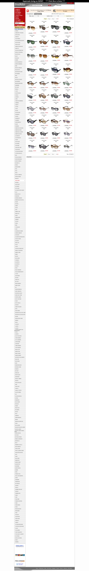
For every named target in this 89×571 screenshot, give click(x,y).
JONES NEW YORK (18, 295)
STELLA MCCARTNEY (19, 475)
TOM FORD (17, 499)
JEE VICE (16, 281)
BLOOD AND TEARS (18, 71)
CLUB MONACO (18, 137)
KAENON (16, 304)
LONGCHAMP (17, 341)
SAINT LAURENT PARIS (19, 450)
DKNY (16, 172)
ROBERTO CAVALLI (18, 444)
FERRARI (16, 219)
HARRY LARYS (17, 252)
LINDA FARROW (18, 337)
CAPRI (16, 98)
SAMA (16, 456)
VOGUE (16, 528)
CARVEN (16, 104)
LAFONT (16, 326)
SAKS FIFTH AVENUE (19, 452)
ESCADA (16, 203)
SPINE (16, 471)
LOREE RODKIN (18, 345)
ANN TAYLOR (17, 42)
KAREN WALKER (18, 306)
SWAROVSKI (17, 481)
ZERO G (16, 539)
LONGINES (17, 343)
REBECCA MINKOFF (18, 438)
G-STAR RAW (17, 227)
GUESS (16, 246)
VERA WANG (17, 518)
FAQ (42, 3)
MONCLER (17, 372)
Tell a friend (46, 3)
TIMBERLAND (17, 493)
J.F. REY (16, 273)
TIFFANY (16, 491)
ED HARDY (17, 186)
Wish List (65, 568)
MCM (16, 363)
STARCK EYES (17, 473)
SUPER (16, 477)
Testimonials (38, 3)
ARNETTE (17, 48)
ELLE (16, 192)
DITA (16, 168)
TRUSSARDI (17, 510)
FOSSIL (16, 223)
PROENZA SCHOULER (19, 421)
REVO (16, 442)
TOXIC (16, 506)
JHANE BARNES (18, 283)
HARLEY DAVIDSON (19, 250)
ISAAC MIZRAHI (18, 269)
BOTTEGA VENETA (18, 79)
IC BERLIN (17, 260)
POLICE (16, 411)
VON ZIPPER (17, 530)
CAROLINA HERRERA (19, 100)
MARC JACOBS (17, 353)
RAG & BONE (17, 425)
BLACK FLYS (17, 69)
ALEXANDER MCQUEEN (19, 40)
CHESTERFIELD (18, 122)
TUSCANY (17, 514)
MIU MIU (16, 370)
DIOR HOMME (17, 166)
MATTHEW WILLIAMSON (19, 357)
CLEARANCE (17, 135)
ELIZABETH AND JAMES (19, 190)
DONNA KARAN (18, 176)
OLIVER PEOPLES (18, 396)
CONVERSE (17, 145)
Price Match (70, 568)
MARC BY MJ (17, 351)
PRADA (16, 419)
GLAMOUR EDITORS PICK (20, 236)
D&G (16, 155)
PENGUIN (17, 403)
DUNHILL (17, 182)
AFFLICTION (17, 34)
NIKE (16, 384)
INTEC (16, 267)
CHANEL (16, 116)
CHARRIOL (17, 120)
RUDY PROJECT (18, 446)
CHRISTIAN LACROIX (19, 131)
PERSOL (16, 405)
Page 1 (45, 18)
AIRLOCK (17, 36)
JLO (16, 287)
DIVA (16, 170)
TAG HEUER (17, 483)
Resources (57, 3)
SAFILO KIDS (17, 448)
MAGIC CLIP (17, 349)
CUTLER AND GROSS (19, 151)
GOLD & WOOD (18, 238)
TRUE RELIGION (18, 508)
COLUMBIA (17, 143)
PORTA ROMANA (18, 417)
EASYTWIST (17, 184)
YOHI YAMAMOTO (18, 532)
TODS (16, 497)
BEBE (16, 65)
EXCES (16, 207)
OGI (16, 394)
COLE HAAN (17, 141)
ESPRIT (16, 205)
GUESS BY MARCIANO (19, 248)
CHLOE (16, 124)
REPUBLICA (17, 440)
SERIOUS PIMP (17, 462)
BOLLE (16, 77)
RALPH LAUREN (18, 429)
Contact (53, 3)
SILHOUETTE (17, 464)
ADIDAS (16, 30)
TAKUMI (16, 485)
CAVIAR (16, 106)
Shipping (50, 3)
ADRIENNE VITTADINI (19, 32)
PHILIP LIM (17, 407)
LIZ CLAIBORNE (18, 339)
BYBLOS (16, 89)
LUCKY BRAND (18, 347)
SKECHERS (17, 466)
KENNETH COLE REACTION (20, 314)
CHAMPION (17, 114)
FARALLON (17, 213)
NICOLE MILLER (18, 382)
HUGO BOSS (17, 258)
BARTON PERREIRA (18, 63)
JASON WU (17, 279)
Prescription (18, 12)
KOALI (16, 322)
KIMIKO (16, 320)
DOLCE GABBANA (18, 174)
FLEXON (16, 221)
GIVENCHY (17, 234)
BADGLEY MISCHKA (19, 52)
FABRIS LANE (17, 211)
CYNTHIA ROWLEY (18, 153)
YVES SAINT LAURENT (19, 534)
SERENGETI (17, 460)
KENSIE (16, 316)
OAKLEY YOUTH (18, 390)
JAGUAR (16, 277)
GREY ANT (17, 242)
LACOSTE (17, 324)
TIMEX (16, 495)
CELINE (16, 110)
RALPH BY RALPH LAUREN (20, 427)
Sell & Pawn (18, 21)
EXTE (16, 209)
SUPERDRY (17, 479)
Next (57, 18)
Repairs (17, 16)
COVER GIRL (17, 149)
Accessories (18, 13)
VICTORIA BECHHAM (19, 524)
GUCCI (16, 244)
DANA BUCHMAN (18, 157)
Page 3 (53, 18)
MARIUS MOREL (18, 355)
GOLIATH (17, 240)
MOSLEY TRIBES (18, 378)
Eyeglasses (17, 10)
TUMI (16, 512)
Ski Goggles (18, 20)
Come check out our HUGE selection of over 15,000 (40, 11)
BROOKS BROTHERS (18, 83)
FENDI (16, 215)
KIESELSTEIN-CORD (19, 318)
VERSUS (16, 522)
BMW (16, 75)
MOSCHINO (17, 376)
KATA (16, 308)
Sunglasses (17, 9)
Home (37, 568)
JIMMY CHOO (17, 285)
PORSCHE (17, 415)
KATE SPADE (17, 310)
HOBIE (16, 254)
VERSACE (17, 520)
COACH (16, 139)
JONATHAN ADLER (18, 293)
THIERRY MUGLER (18, 489)
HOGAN (16, 256)
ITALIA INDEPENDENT (19, 271)
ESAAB (16, 201)
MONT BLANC (17, 374)
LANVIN (16, 328)
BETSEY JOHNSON (18, 67)
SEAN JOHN (17, 458)
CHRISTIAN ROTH (18, 133)
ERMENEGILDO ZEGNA (19, 199)
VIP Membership (63, 3)
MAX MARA (17, 361)
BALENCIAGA (17, 54)
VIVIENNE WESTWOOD (19, 526)
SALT (16, 454)
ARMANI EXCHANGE (19, 46)
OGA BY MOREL (18, 392)
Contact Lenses (18, 15)
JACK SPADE (17, 275)
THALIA (16, 487)
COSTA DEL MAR (18, 147)
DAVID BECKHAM (18, 159)
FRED (16, 225)
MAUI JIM (17, 359)
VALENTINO (17, 516)
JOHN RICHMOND (18, 289)
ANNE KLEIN (17, 44)
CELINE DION (17, 112)
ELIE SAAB (17, 188)
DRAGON (16, 178)
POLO (16, 413)
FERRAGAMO (17, 217)
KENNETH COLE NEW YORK (20, 312)
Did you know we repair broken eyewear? (65, 11)
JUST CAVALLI (17, 302)
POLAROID (17, 409)
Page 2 (49, 18)
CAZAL (16, 108)
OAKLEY (16, 388)
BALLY (16, 56)
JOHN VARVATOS (18, 291)
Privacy (61, 568)
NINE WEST (17, 386)
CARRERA (17, 102)
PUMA (16, 423)
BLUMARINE (17, 73)
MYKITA (16, 380)
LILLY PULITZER (18, 335)
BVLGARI (17, 87)
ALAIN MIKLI (17, 38)
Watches (17, 18)
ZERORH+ (17, 541)
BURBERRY (17, 85)
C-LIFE (16, 91)
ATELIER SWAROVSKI (19, 50)
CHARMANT (17, 118)
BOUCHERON (17, 81)
